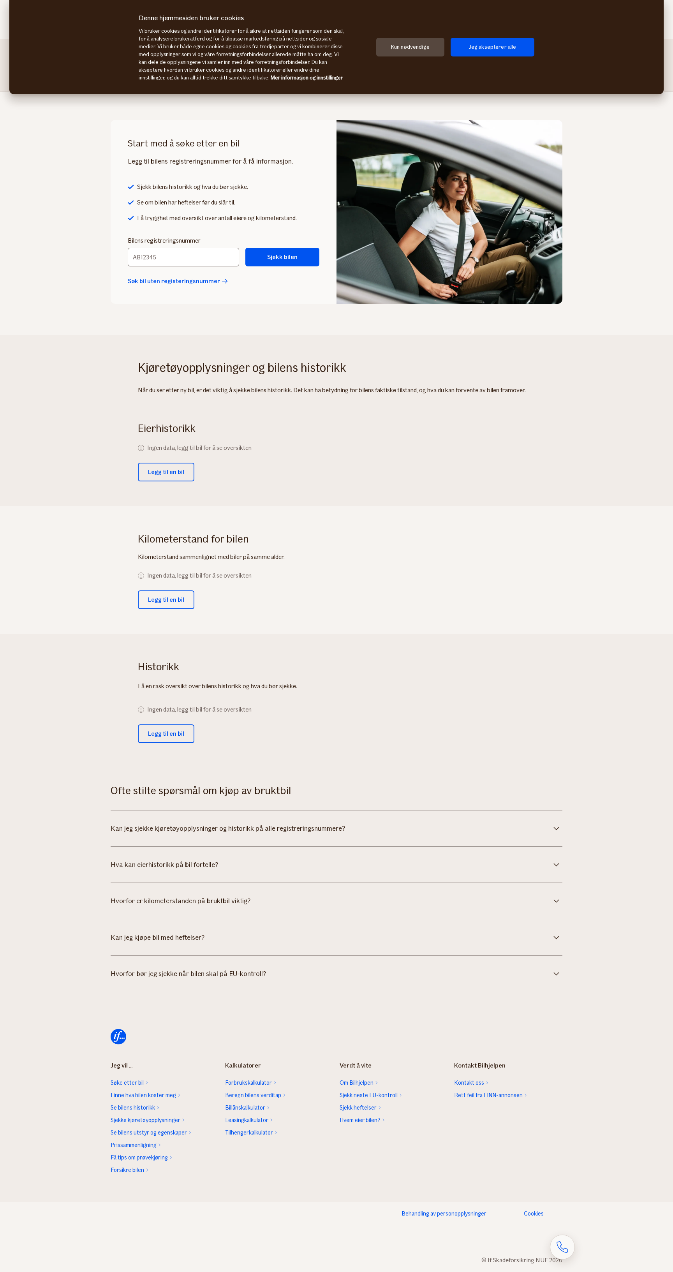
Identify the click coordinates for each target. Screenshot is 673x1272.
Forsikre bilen (127, 1169)
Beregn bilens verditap (253, 1095)
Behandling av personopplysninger (444, 1213)
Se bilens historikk (133, 1107)
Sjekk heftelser (358, 1107)
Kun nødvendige (410, 47)
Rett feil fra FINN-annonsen (488, 1095)
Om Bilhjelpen (356, 1082)
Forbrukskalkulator (248, 1082)
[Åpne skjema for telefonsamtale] (562, 1247)
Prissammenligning (134, 1145)
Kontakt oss (469, 1082)
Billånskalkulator (245, 1107)
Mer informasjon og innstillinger (307, 77)
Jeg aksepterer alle (492, 47)
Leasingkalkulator (246, 1120)
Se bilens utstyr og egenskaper (149, 1132)
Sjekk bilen (282, 257)
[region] (336, 47)
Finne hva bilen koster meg (143, 1095)
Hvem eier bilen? (360, 1120)
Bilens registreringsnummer (164, 240)
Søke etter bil (127, 1082)
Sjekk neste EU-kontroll (369, 1095)
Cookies (534, 1213)
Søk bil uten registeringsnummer (174, 281)
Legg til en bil (166, 472)
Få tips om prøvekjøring (139, 1157)
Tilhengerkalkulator (249, 1132)
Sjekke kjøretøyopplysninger (145, 1120)
